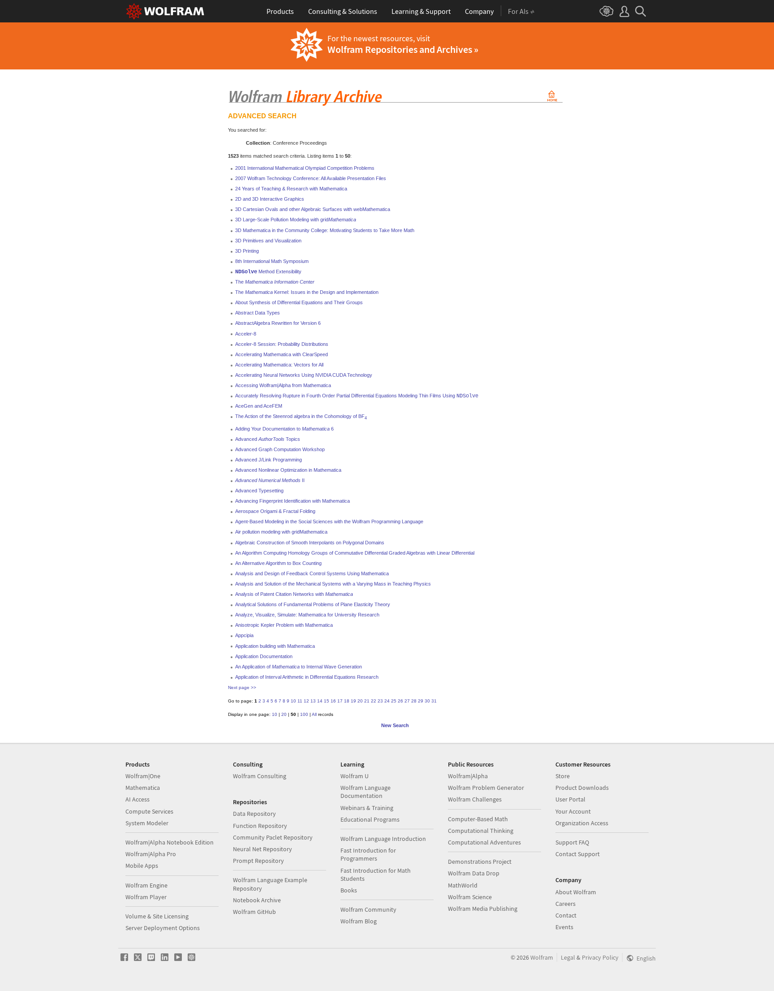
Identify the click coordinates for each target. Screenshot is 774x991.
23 (380, 700)
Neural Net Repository (262, 849)
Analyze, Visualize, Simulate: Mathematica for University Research (307, 614)
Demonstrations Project (480, 861)
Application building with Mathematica (275, 646)
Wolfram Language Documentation (365, 792)
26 (400, 700)
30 (427, 700)
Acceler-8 (245, 333)
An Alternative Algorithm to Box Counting (278, 563)
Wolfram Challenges (475, 799)
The (274, 281)
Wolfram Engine (146, 885)
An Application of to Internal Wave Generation (298, 666)
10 (293, 700)
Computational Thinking (480, 831)
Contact (565, 915)
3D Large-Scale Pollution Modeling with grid (295, 219)
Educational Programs (370, 819)
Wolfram (541, 957)
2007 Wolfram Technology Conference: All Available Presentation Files (310, 178)
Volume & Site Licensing (157, 916)
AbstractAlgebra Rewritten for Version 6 (278, 323)
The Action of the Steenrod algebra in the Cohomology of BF (301, 416)
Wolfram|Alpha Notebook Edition (169, 842)
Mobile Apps (141, 866)
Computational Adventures (484, 842)
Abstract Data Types (257, 312)
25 (393, 700)
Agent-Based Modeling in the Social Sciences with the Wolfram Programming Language (329, 521)
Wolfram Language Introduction (383, 839)
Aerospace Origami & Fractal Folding (275, 511)
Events (564, 927)
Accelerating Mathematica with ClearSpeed (281, 354)
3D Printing (247, 251)
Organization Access (581, 823)
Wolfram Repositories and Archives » (402, 49)
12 (306, 700)
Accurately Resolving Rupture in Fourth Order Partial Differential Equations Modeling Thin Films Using (356, 395)
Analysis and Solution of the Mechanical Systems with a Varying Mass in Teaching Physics (333, 583)
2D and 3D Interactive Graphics (269, 199)
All (314, 714)
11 (299, 700)
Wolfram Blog (358, 921)
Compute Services (149, 811)
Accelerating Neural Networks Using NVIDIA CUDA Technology (303, 375)
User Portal (570, 799)
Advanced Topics (267, 439)
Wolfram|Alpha (468, 776)
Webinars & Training (366, 808)
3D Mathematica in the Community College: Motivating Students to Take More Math (324, 230)
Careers (565, 904)
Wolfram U (354, 776)
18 (346, 700)
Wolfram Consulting (259, 776)
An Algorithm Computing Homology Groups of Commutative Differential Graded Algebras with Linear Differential (354, 553)
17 (340, 700)
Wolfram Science (470, 897)
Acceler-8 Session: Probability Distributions (281, 344)
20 (360, 700)
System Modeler (146, 823)
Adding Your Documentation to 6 (284, 428)
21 (367, 700)
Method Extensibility (268, 271)
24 (387, 700)
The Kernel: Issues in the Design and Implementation (306, 292)
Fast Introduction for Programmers (368, 854)
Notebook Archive (257, 900)
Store (562, 776)
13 (313, 700)
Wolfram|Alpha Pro (150, 854)
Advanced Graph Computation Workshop (280, 449)
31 (434, 700)
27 (407, 700)
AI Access (137, 799)
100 (304, 714)
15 (326, 700)
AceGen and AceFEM (258, 406)
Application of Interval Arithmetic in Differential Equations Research (306, 677)
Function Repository (260, 826)
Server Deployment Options (162, 928)
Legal (568, 957)
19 (353, 700)
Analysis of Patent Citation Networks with (294, 594)
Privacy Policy (600, 957)
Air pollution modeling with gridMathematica (281, 531)
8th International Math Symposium (272, 261)
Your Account (573, 811)
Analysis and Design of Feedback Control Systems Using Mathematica (312, 573)
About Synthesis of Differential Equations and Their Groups (299, 302)
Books (348, 890)
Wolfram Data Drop (473, 873)
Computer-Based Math (478, 819)
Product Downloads (582, 788)
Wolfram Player (146, 897)
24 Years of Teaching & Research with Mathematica (291, 188)
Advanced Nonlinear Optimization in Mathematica (288, 470)
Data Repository (254, 814)
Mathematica (142, 788)
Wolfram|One (142, 776)
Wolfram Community (368, 909)
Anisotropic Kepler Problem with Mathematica (284, 625)
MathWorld (462, 885)
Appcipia (244, 635)
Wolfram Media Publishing (482, 909)
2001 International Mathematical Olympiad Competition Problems (304, 168)
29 (420, 700)
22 (373, 700)
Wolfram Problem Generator (486, 788)
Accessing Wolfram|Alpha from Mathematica (283, 385)
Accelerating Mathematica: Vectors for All (279, 364)
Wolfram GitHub (254, 912)
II (270, 480)
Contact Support (577, 854)
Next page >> (242, 687)
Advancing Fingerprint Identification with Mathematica (292, 501)
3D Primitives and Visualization (268, 240)
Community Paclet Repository (273, 837)
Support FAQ (572, 842)
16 (333, 700)
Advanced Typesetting (259, 490)
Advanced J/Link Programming (268, 459)
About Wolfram (575, 892)
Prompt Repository (258, 861)
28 (414, 700)
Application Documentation (263, 656)
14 (319, 700)
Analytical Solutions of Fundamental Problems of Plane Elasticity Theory (312, 604)
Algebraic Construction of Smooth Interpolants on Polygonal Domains (309, 542)
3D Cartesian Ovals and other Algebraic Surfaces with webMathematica (312, 209)
